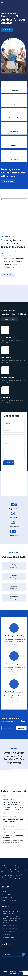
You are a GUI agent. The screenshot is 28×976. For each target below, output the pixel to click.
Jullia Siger (14, 565)
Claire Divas (14, 586)
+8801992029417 (14, 928)
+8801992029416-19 (13, 925)
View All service (9, 319)
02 (14, 672)
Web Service (14, 159)
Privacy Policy (6, 894)
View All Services (8, 181)
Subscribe (21, 728)
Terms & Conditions (7, 897)
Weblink (6, 799)
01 (14, 644)
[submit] (23, 954)
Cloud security (14, 145)
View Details (7, 275)
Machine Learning (14, 118)
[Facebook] (11, 968)
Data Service (14, 131)
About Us (4, 891)
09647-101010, (16, 931)
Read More (13, 645)
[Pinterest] (16, 968)
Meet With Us (6, 30)
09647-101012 (6, 935)
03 (14, 700)
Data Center (5, 398)
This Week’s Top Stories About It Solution (13, 837)
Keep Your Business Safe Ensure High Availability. (11, 803)
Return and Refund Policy (9, 900)
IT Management (14, 104)
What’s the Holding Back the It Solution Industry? (13, 820)
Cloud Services (14, 90)
